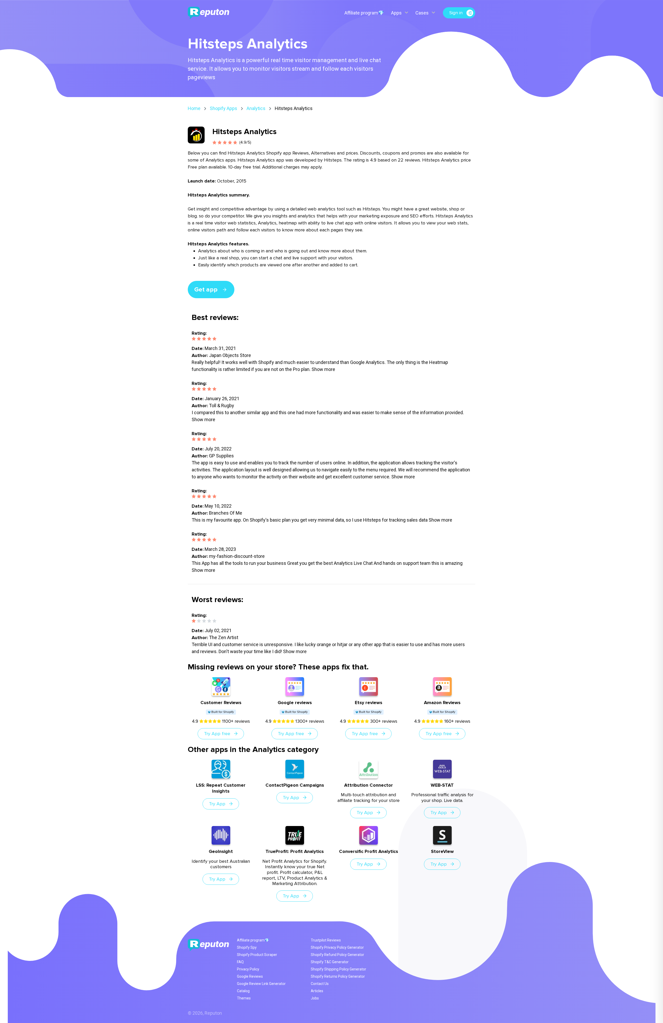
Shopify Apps (223, 108)
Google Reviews (250, 976)
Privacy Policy (248, 969)
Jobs (315, 998)
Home (194, 108)
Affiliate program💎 (364, 13)
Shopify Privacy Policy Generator (337, 947)
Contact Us (320, 984)
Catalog (243, 991)
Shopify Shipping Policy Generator (338, 969)
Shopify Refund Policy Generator (337, 955)
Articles (317, 991)
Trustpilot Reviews (326, 940)
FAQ (240, 962)
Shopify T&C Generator (330, 962)
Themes (244, 998)
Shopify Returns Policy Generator (338, 976)
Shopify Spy (247, 947)
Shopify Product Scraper (257, 955)
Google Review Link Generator (261, 984)
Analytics (256, 108)
